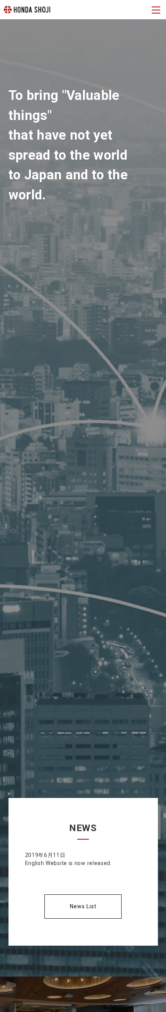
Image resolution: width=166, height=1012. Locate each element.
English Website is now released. (68, 863)
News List (83, 906)
